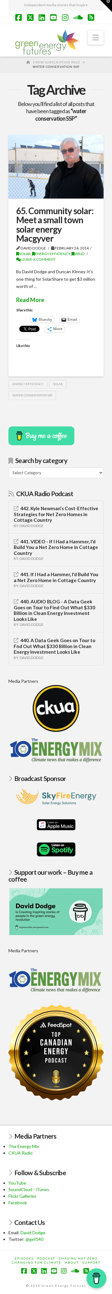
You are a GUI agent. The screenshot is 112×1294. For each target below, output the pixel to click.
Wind (79, 253)
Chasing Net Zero (78, 1258)
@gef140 (34, 1239)
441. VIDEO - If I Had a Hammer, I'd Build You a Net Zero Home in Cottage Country (56, 547)
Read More (30, 299)
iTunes (42, 1189)
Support (91, 1262)
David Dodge (33, 1232)
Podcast (46, 1258)
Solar (24, 253)
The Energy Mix (23, 1146)
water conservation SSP (32, 395)
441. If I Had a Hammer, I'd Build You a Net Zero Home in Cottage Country (56, 577)
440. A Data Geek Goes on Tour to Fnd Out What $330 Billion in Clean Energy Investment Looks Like (54, 646)
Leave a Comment (38, 259)
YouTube (17, 1183)
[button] (96, 37)
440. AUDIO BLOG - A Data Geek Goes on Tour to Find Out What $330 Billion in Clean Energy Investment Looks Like (54, 610)
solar (58, 384)
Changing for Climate (36, 1262)
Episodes (24, 1258)
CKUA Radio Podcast (44, 493)
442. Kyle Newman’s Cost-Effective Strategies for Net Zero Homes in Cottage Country (56, 514)
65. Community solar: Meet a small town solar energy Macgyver (54, 224)
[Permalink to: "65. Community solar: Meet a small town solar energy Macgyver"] (56, 167)
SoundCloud (20, 1189)
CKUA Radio (20, 1153)
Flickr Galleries (22, 1196)
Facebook (17, 1202)
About (72, 1262)
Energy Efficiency (52, 253)
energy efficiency (28, 384)
